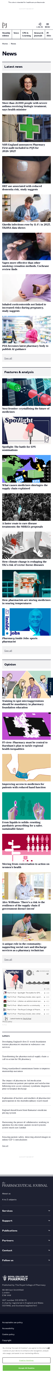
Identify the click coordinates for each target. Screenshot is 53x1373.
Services (7, 1210)
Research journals (38, 34)
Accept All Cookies (26, 1368)
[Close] (49, 1348)
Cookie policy (8, 1334)
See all (8, 358)
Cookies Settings (26, 1360)
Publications (9, 1230)
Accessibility (8, 1328)
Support (7, 1220)
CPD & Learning (26, 34)
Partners (8, 1240)
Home (5, 43)
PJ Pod (4, 1025)
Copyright (6, 1340)
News (16, 33)
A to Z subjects (9, 1199)
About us (6, 1193)
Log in (40, 26)
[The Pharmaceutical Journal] (4, 25)
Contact (7, 1250)
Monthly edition (6, 34)
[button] (50, 686)
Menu (47, 26)
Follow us (7, 1260)
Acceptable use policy (12, 1322)
